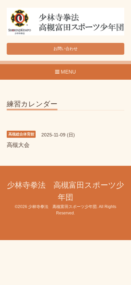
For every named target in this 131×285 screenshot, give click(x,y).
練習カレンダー (32, 104)
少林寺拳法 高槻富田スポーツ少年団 (62, 206)
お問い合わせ (65, 48)
